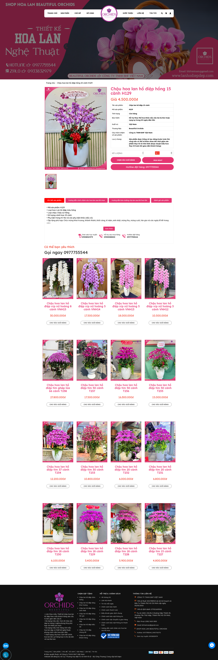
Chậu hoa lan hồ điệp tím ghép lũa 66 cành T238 (58, 388)
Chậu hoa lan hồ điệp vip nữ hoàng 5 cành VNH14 (92, 306)
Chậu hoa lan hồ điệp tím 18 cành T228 (126, 551)
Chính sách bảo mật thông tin (112, 616)
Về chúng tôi (106, 597)
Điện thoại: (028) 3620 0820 (147, 621)
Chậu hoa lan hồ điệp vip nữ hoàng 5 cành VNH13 (126, 306)
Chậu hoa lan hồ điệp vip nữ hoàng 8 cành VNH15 (58, 306)
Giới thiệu (128, 13)
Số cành (90, 13)
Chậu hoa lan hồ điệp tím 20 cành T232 (126, 469)
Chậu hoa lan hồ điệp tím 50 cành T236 (126, 388)
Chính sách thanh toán (109, 610)
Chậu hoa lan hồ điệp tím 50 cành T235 (160, 388)
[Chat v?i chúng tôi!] (211, 645)
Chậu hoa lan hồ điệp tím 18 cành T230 (58, 551)
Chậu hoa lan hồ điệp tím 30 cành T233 (92, 469)
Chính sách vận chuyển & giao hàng (114, 619)
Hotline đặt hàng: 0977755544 (142, 167)
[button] (170, 13)
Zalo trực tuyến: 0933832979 (147, 636)
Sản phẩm (65, 13)
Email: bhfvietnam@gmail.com (148, 625)
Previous (41, 128)
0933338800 (109, 237)
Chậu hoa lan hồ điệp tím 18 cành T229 (92, 551)
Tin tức (153, 13)
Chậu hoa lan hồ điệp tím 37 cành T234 (58, 469)
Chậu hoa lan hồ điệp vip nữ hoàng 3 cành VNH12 (160, 306)
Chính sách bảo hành (109, 607)
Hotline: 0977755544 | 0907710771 (149, 632)
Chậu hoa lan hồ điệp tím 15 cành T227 (160, 551)
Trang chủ (52, 13)
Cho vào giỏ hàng (58, 323)
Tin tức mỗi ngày (107, 604)
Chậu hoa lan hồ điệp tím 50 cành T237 (92, 388)
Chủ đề (77, 13)
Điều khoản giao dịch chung (111, 613)
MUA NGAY (158, 160)
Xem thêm (109, 229)
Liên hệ (140, 13)
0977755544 (132, 237)
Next (110, 128)
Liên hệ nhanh (106, 600)
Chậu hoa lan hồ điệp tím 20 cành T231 (160, 469)
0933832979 (87, 237)
